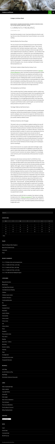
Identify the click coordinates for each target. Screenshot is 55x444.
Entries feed (4, 430)
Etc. (3, 302)
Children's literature (35, 24)
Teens (3, 352)
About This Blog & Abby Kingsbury (10, 245)
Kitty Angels (5, 397)
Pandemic (4, 331)
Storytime (4, 344)
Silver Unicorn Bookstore (7, 399)
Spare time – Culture (6, 341)
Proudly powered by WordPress (8, 442)
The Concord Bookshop (7, 404)
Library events (5, 318)
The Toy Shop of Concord (7, 407)
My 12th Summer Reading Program (13, 272)
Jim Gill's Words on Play (7, 372)
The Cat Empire (5, 402)
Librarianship (5, 315)
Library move (5, 321)
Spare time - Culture (25, 25)
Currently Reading (23, 27)
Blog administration (6, 282)
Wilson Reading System (7, 410)
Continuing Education (7, 300)
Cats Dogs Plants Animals (8, 287)
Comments (4, 250)
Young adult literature (7, 360)
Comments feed (5, 433)
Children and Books (7, 12)
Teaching (4, 349)
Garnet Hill (4, 394)
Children (4, 292)
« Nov (4, 235)
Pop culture (13, 25)
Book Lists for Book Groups (8, 247)
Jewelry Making (5, 313)
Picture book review (6, 334)
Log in (3, 427)
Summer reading (5, 347)
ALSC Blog (4, 369)
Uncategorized (5, 354)
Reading (19, 25)
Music (41, 24)
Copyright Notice (6, 391)
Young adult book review (7, 357)
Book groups (14, 24)
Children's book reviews (23, 24)
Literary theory (5, 326)
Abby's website (5, 389)
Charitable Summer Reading (8, 289)
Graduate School (6, 308)
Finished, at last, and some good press (14, 262)
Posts (3, 252)
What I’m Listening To (26, 197)
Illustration (4, 310)
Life (3, 323)
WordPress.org (5, 435)
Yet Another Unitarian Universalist (9, 377)
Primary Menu (53, 12)
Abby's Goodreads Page (7, 386)
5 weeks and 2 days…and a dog (12, 264)
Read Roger (4, 374)
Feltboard (4, 305)
